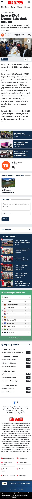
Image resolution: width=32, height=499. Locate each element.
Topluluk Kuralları (12, 413)
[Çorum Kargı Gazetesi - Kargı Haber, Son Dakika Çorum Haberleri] (15, 2)
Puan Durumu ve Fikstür (7, 470)
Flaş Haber (5, 7)
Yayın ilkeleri (21, 413)
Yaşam (26, 407)
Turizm (11, 12)
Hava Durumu (23, 458)
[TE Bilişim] (6, 165)
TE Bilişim (15, 164)
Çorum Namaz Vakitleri (6, 463)
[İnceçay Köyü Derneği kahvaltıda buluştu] (16, 47)
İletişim (18, 411)
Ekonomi (9, 409)
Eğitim (4, 409)
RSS (5, 483)
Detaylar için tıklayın (16, 338)
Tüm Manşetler (23, 469)
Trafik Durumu (23, 462)
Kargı (13, 7)
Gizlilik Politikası (10, 411)
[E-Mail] (13, 167)
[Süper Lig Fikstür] (29, 344)
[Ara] (29, 2)
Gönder (5, 219)
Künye (23, 411)
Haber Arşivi (22, 475)
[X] (17, 402)
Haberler (4, 12)
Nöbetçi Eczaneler (8, 458)
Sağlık (14, 409)
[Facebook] (14, 402)
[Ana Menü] (2, 2)
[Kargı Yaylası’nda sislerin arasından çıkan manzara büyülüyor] (8, 182)
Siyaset (27, 7)
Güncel (19, 7)
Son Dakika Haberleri (9, 475)
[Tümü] (29, 229)
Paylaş (5, 59)
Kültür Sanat (20, 409)
